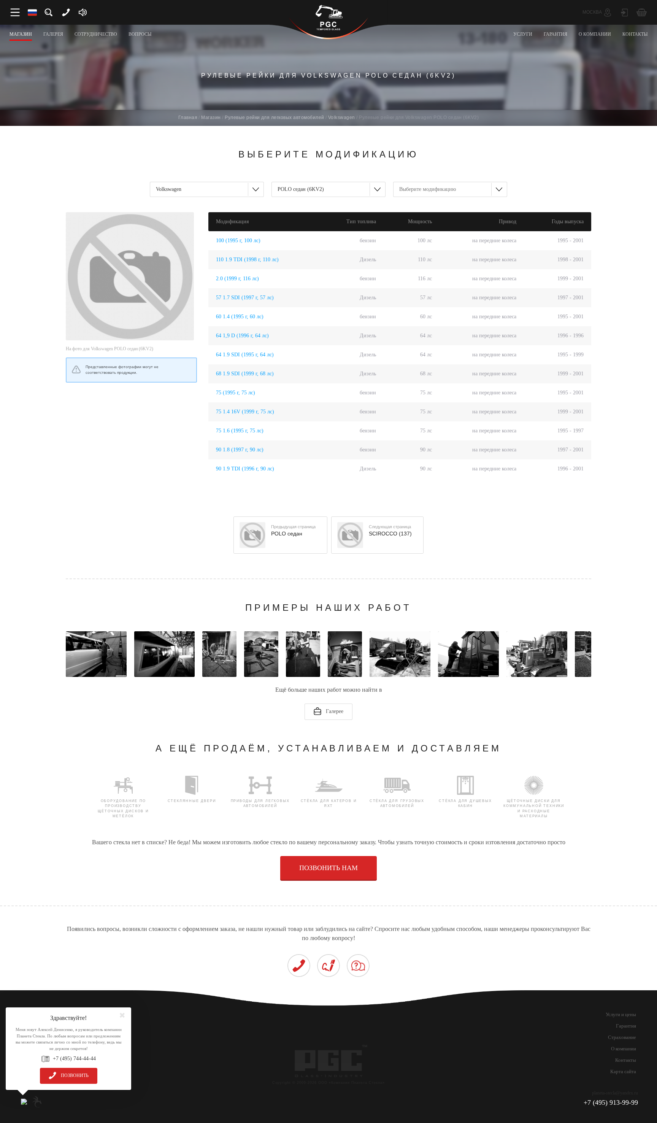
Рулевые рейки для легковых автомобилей (274, 117)
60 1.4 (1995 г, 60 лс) (239, 316)
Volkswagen (341, 117)
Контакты (625, 1060)
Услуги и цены (621, 1014)
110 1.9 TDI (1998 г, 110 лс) (247, 259)
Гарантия (626, 1026)
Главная (187, 117)
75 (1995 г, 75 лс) (235, 393)
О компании (623, 1049)
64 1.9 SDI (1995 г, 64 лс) (245, 354)
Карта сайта (623, 1071)
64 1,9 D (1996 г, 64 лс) (242, 335)
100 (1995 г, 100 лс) (238, 240)
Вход (624, 12)
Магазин (211, 117)
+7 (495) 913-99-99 (611, 1102)
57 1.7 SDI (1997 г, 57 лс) (245, 297)
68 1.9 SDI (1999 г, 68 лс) (245, 373)
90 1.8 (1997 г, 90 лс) (239, 450)
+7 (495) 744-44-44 (74, 1058)
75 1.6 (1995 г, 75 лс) (239, 431)
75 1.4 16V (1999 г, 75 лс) (245, 412)
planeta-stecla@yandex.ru (615, 1093)
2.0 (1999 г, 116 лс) (237, 278)
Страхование (622, 1037)
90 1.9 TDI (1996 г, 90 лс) (245, 469)
